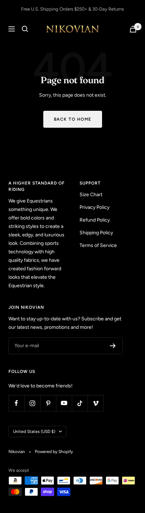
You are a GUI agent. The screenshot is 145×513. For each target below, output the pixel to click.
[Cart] (133, 29)
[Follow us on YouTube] (64, 403)
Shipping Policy (96, 233)
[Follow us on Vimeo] (95, 403)
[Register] (113, 345)
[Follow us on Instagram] (32, 403)
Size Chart (91, 195)
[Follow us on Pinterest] (48, 403)
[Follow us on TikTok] (80, 403)
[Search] (25, 29)
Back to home (73, 119)
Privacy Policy (94, 207)
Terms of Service (98, 245)
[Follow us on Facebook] (16, 403)
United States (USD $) (34, 431)
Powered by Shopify (54, 451)
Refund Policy (95, 220)
